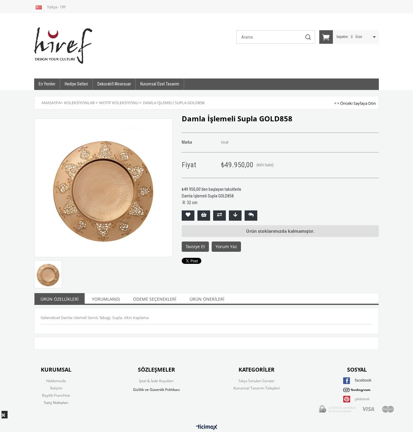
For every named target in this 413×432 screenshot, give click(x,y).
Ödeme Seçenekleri (154, 299)
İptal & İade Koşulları (156, 380)
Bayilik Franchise (56, 395)
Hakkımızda (56, 380)
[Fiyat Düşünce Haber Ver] (235, 215)
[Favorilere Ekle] (188, 215)
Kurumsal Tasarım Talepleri (256, 388)
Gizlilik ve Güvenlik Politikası (156, 389)
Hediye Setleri (76, 84)
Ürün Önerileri (207, 299)
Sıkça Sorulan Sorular (257, 380)
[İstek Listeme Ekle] (203, 215)
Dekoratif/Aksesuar (114, 84)
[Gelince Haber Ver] (251, 215)
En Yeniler (47, 84)
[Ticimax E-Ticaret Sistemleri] (206, 427)
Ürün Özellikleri (60, 299)
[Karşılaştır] (219, 215)
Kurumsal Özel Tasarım (159, 84)
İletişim (56, 388)
